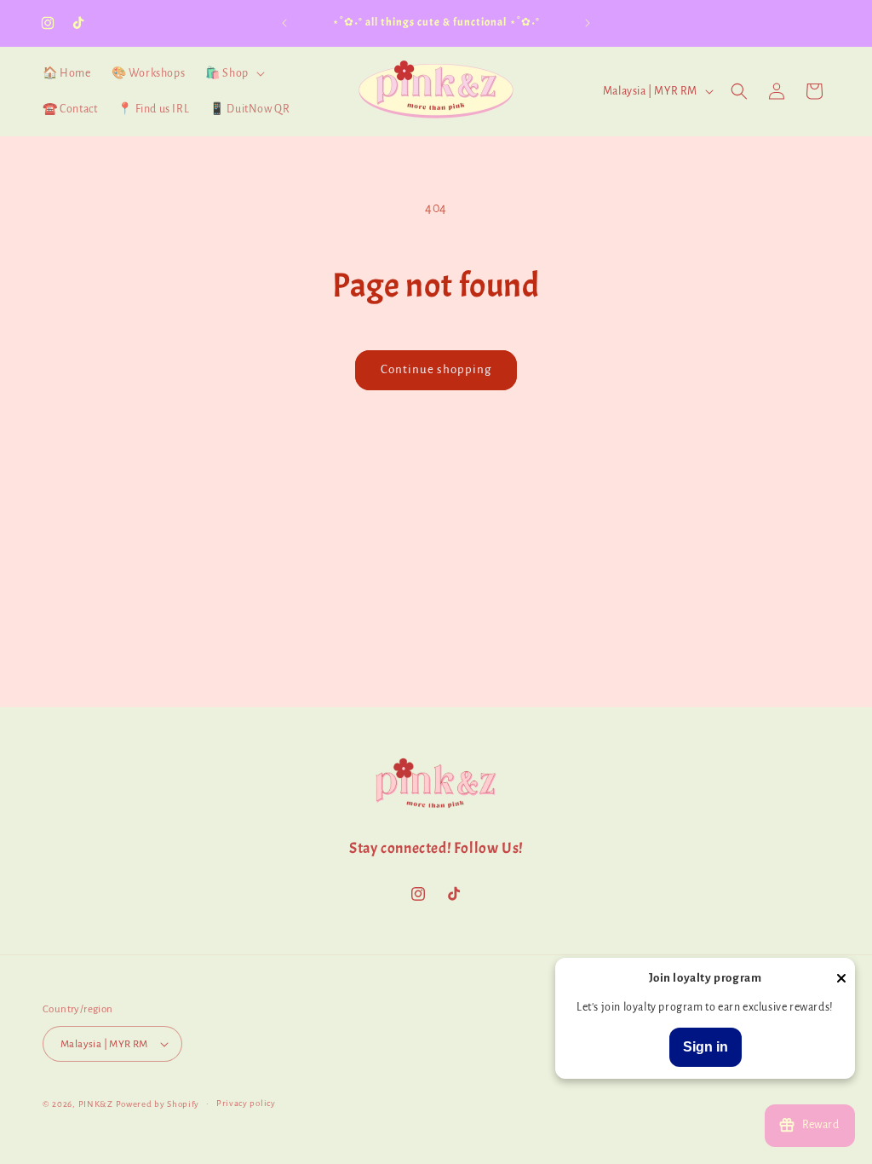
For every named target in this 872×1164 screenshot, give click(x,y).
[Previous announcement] (284, 23)
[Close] (841, 979)
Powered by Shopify (158, 1104)
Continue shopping (436, 369)
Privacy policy (246, 1103)
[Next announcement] (587, 23)
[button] (233, 73)
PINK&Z (95, 1104)
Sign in (705, 1047)
